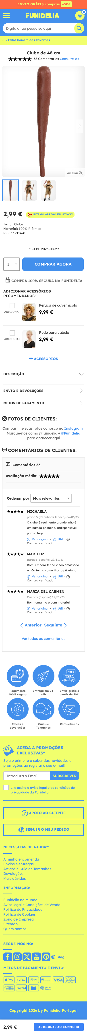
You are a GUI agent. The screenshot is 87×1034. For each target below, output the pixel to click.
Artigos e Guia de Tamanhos (27, 869)
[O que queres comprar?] (6, 15)
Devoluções (13, 873)
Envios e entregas (18, 864)
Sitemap (10, 924)
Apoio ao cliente (47, 813)
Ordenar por (18, 498)
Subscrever (65, 776)
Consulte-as (69, 59)
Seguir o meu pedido (46, 829)
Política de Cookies (19, 914)
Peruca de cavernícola (58, 305)
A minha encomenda (21, 859)
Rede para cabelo (54, 332)
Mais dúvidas (14, 878)
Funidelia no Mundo (20, 900)
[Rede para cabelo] (29, 339)
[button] (80, 126)
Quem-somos (15, 929)
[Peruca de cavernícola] (29, 312)
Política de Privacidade (22, 909)
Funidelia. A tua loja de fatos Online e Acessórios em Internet (42, 15)
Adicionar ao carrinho (58, 1027)
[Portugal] (7, 957)
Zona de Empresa (18, 919)
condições (62, 788)
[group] (10, 190)
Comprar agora (53, 264)
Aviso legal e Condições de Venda (31, 904)
